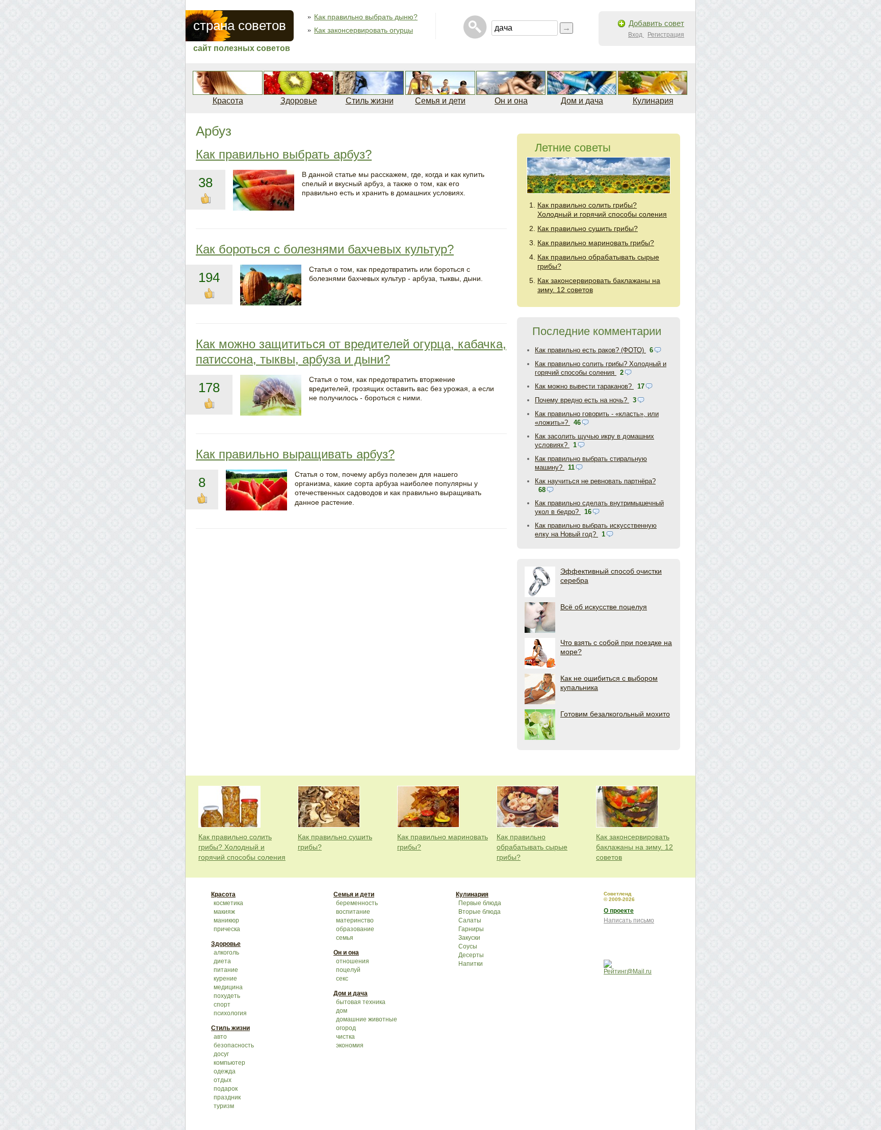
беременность (357, 903)
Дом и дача (582, 100)
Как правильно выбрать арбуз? (284, 154)
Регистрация (665, 34)
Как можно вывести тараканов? (584, 386)
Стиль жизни (370, 100)
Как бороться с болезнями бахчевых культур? (325, 249)
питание (226, 969)
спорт (222, 1004)
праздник (227, 1097)
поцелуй (348, 969)
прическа (227, 929)
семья (344, 937)
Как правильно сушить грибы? (587, 228)
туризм (224, 1106)
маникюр (226, 920)
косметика (228, 903)
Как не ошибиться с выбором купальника (609, 682)
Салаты (469, 920)
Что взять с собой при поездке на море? (616, 647)
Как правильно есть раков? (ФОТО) (590, 350)
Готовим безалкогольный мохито (615, 714)
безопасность (234, 1045)
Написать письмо (629, 920)
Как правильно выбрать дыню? (366, 17)
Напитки (470, 963)
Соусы (467, 946)
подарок (226, 1088)
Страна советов (239, 25)
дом (341, 1010)
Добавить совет (656, 23)
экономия (350, 1045)
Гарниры (471, 929)
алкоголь (226, 952)
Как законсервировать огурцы (363, 30)
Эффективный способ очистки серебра (611, 575)
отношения (352, 961)
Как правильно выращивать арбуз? (295, 454)
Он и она (511, 100)
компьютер (229, 1062)
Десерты (471, 955)
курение (225, 978)
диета (222, 961)
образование (355, 929)
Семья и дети (440, 100)
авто (220, 1036)
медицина (228, 987)
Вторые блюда (479, 911)
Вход (636, 34)
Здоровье (298, 100)
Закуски (469, 937)
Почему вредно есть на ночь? (582, 400)
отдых (222, 1080)
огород (346, 1028)
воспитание (353, 911)
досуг (221, 1054)
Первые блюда (479, 903)
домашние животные (366, 1019)
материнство (355, 920)
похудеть (227, 995)
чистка (345, 1036)
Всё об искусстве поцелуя (603, 607)
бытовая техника (360, 1002)
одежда (225, 1071)
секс (342, 978)
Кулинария (653, 100)
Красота (228, 100)
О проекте (619, 910)
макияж (224, 911)
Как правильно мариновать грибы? (595, 243)
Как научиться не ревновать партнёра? (595, 481)
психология (230, 1013)
